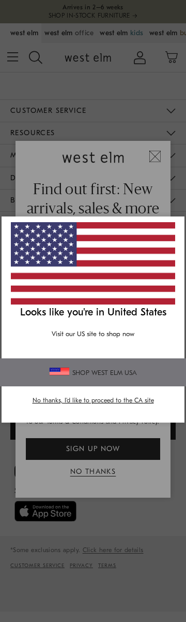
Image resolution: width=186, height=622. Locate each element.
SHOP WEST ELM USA (104, 373)
